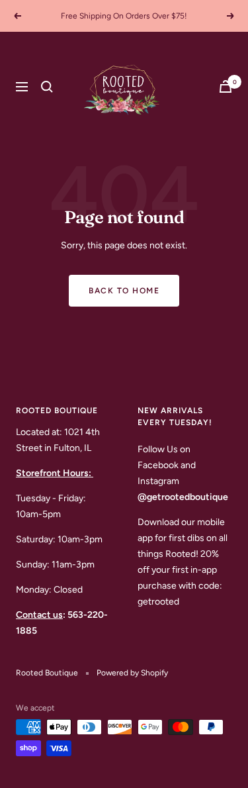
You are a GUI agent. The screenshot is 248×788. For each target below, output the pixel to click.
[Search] (47, 87)
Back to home (124, 290)
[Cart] (225, 86)
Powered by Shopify (132, 672)
